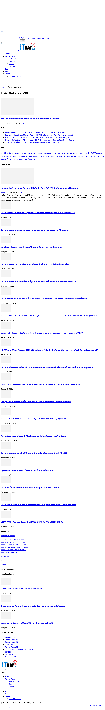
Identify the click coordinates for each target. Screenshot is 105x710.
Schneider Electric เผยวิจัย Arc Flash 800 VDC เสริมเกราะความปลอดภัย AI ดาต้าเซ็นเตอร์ (39, 135)
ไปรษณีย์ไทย (27, 159)
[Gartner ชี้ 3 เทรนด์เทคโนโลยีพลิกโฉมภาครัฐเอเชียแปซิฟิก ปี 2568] (6, 483)
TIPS (6, 69)
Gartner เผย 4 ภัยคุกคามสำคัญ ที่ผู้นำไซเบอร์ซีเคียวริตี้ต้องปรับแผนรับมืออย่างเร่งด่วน (38, 281)
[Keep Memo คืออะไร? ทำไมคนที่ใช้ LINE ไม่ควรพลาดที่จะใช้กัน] (6, 618)
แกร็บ (14, 159)
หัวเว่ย (93, 156)
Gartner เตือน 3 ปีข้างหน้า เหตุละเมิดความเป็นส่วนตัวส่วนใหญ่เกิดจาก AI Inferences (38, 212)
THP (60, 156)
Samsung (29, 156)
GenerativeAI (70, 153)
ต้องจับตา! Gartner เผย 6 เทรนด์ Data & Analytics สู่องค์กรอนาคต (31, 247)
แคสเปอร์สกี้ (19, 159)
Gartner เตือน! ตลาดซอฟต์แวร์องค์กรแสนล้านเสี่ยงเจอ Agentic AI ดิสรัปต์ (34, 230)
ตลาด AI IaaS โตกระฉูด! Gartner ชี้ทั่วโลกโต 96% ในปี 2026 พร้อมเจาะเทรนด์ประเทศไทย (40, 188)
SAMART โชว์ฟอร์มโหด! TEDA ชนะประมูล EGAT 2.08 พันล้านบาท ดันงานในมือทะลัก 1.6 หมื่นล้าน (39, 140)
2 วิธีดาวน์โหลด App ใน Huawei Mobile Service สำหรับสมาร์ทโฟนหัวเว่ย (33, 606)
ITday (92, 153)
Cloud (17, 153)
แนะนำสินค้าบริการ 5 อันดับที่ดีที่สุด (13, 542)
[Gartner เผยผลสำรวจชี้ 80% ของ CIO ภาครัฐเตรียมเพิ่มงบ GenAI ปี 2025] (6, 448)
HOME (7, 54)
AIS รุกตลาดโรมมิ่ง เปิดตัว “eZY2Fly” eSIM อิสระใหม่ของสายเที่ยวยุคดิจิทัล (32, 142)
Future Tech (10, 56)
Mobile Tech (14, 59)
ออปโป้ (98, 156)
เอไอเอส (8, 159)
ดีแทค (86, 156)
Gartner (63, 153)
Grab (75, 153)
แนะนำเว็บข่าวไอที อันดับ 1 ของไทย (13, 550)
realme (19, 156)
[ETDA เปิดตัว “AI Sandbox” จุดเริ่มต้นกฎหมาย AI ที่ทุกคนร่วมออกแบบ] (6, 517)
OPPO (14, 156)
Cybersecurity (31, 153)
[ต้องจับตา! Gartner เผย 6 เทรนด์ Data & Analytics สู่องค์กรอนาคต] (6, 242)
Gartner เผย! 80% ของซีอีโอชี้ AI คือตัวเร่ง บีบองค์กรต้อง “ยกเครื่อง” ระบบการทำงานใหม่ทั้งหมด (44, 298)
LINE (2, 156)
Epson (58, 153)
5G (2, 153)
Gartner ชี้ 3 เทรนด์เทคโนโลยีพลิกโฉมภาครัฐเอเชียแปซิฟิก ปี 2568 (30, 487)
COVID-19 (23, 153)
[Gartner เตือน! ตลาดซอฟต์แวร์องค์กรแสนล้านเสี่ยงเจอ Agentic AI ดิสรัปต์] (6, 225)
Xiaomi (69, 156)
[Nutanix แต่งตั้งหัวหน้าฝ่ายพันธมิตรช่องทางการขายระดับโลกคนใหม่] (17, 114)
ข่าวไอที (7, 74)
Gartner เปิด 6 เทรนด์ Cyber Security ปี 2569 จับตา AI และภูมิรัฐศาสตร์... (34, 418)
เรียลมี (102, 156)
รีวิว (6, 71)
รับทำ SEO (23, 705)
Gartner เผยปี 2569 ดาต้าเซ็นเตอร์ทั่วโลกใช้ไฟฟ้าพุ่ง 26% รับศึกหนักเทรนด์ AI (35, 264)
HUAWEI (81, 153)
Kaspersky (99, 153)
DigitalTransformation (45, 153)
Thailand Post (54, 156)
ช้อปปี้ (79, 156)
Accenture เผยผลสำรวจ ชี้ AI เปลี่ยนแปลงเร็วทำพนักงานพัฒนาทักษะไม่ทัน (33, 436)
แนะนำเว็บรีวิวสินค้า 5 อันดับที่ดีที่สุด (13, 545)
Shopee (35, 156)
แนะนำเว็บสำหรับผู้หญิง (9, 552)
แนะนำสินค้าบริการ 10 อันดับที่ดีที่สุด (13, 540)
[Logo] (10, 50)
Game (11, 64)
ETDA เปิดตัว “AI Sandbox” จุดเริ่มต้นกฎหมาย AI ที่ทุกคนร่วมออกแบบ (32, 521)
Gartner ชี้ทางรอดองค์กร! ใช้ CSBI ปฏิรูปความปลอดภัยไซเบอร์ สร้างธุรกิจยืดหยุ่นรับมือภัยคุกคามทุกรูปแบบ (47, 367)
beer (3, 123)
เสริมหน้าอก (5, 556)
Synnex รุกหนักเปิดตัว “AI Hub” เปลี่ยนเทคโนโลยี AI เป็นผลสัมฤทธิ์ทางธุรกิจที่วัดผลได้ (36, 132)
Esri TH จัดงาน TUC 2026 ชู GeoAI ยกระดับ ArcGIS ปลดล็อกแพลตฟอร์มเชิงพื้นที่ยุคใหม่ (37, 137)
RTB (23, 156)
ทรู (90, 156)
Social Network (15, 76)
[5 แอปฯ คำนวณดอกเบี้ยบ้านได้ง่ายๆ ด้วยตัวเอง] (6, 584)
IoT (87, 153)
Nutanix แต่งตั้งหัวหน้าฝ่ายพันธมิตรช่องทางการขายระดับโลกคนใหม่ (30, 118)
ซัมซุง (82, 156)
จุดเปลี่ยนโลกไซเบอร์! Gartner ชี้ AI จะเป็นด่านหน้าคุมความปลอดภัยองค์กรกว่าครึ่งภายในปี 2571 (42, 333)
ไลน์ (34, 159)
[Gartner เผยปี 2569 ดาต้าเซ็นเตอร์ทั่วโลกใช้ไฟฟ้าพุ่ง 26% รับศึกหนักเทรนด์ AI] (6, 259)
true (64, 156)
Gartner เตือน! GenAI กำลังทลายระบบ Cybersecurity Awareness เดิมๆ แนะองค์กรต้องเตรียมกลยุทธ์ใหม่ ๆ (49, 315)
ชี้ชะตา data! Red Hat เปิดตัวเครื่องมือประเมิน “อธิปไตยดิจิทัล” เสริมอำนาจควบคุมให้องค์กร (40, 384)
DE (37, 153)
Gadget (12, 61)
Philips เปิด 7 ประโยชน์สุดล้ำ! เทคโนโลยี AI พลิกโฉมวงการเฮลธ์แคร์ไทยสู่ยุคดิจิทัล (36, 401)
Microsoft (6, 156)
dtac (54, 153)
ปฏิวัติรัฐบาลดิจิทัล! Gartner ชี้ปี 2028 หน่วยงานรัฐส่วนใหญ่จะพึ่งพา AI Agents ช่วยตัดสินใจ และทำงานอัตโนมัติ (49, 350)
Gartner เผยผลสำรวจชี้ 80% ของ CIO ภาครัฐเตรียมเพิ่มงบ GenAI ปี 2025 (34, 453)
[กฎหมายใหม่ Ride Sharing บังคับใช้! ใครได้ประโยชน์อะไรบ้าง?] (6, 466)
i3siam (3, 564)
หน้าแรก (4, 87)
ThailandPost (44, 156)
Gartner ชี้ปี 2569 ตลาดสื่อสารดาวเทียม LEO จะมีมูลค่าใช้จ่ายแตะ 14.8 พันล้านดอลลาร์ (38, 504)
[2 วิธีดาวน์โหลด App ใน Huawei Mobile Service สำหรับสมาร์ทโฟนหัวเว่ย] (6, 601)
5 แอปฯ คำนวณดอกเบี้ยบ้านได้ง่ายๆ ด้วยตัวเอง (21, 588)
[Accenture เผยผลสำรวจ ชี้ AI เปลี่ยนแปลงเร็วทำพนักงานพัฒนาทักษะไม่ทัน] (6, 431)
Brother (12, 153)
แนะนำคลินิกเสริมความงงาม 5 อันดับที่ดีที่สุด (16, 547)
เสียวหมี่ (3, 159)
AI (5, 153)
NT (11, 156)
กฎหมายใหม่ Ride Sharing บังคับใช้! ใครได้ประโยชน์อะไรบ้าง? (27, 470)
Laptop (12, 66)
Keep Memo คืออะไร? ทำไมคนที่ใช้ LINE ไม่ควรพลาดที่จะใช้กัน (27, 623)
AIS (8, 153)
